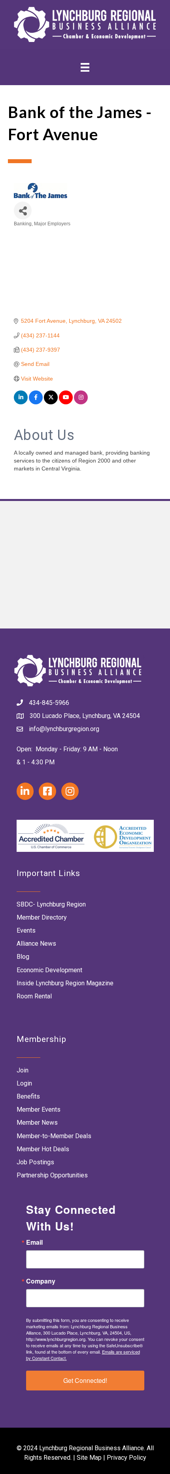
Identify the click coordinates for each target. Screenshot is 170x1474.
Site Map (89, 1457)
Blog (23, 956)
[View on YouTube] (66, 402)
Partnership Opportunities (52, 1175)
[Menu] (85, 67)
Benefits (28, 1096)
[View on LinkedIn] (21, 402)
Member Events (38, 1109)
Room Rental (34, 996)
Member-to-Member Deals (54, 1136)
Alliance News (36, 943)
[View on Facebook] (36, 402)
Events (26, 930)
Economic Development (49, 970)
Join (22, 1070)
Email (34, 1242)
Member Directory (42, 917)
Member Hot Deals (43, 1149)
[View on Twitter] (51, 402)
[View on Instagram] (81, 402)
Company (40, 1281)
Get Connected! (85, 1380)
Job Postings (35, 1162)
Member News (37, 1122)
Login (24, 1083)
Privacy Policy (126, 1457)
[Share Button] (23, 210)
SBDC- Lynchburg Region (51, 904)
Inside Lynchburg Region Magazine (65, 983)
